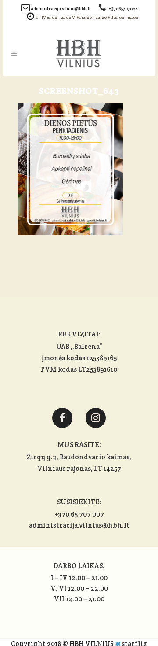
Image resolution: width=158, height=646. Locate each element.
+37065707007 (123, 8)
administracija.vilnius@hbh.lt (61, 8)
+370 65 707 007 (79, 514)
